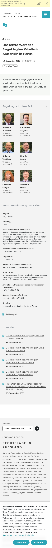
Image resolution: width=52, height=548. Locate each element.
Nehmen (21, 542)
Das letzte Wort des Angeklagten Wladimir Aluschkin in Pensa (22, 361)
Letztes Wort (11, 66)
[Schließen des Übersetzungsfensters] (46, 3)
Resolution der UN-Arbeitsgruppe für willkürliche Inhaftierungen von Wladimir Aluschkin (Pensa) (26, 387)
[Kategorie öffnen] (37, 428)
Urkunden (10, 39)
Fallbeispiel (11, 314)
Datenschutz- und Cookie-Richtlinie (18, 535)
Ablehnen (39, 542)
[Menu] (46, 14)
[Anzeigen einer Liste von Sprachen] (40, 3)
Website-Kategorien (15, 428)
